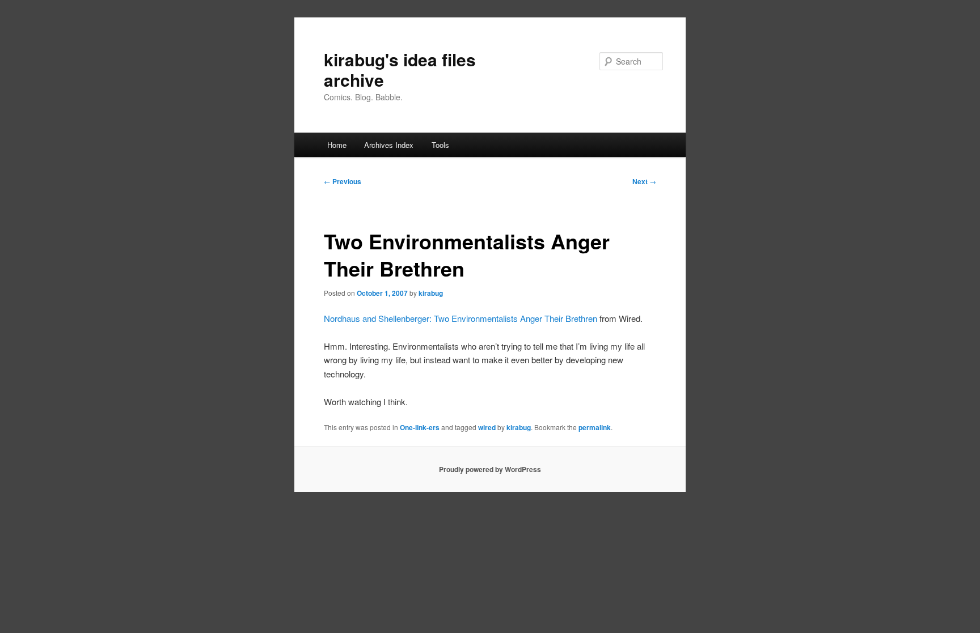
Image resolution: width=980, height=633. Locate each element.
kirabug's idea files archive (400, 69)
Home (337, 144)
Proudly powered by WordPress (490, 469)
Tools (440, 144)
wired (487, 427)
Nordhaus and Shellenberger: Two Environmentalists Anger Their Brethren (461, 318)
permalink (594, 427)
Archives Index (388, 144)
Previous (342, 181)
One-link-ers (420, 427)
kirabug (431, 293)
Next (644, 181)
